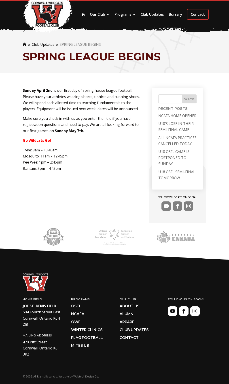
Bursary (175, 14)
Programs (122, 14)
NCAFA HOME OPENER (177, 115)
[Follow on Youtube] (166, 206)
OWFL (77, 322)
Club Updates (152, 14)
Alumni (127, 314)
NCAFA (77, 314)
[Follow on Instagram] (188, 206)
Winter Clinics (87, 330)
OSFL (76, 306)
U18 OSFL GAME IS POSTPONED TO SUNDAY (173, 157)
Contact (198, 14)
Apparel (128, 322)
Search (189, 99)
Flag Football (87, 338)
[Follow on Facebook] (177, 206)
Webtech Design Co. (86, 376)
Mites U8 (80, 345)
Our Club (97, 14)
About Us (130, 306)
